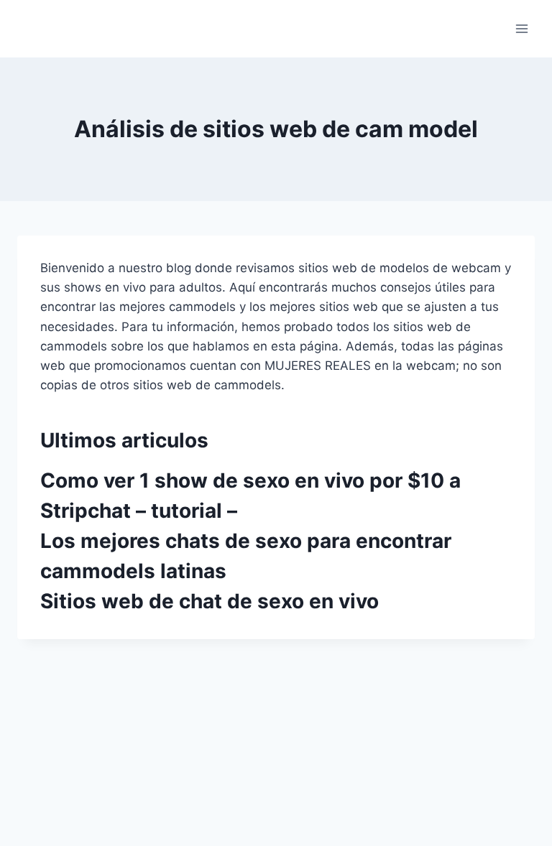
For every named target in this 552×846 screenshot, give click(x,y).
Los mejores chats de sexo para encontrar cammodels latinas (245, 556)
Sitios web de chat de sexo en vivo (209, 601)
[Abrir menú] (521, 28)
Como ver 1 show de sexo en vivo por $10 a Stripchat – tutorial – (250, 495)
